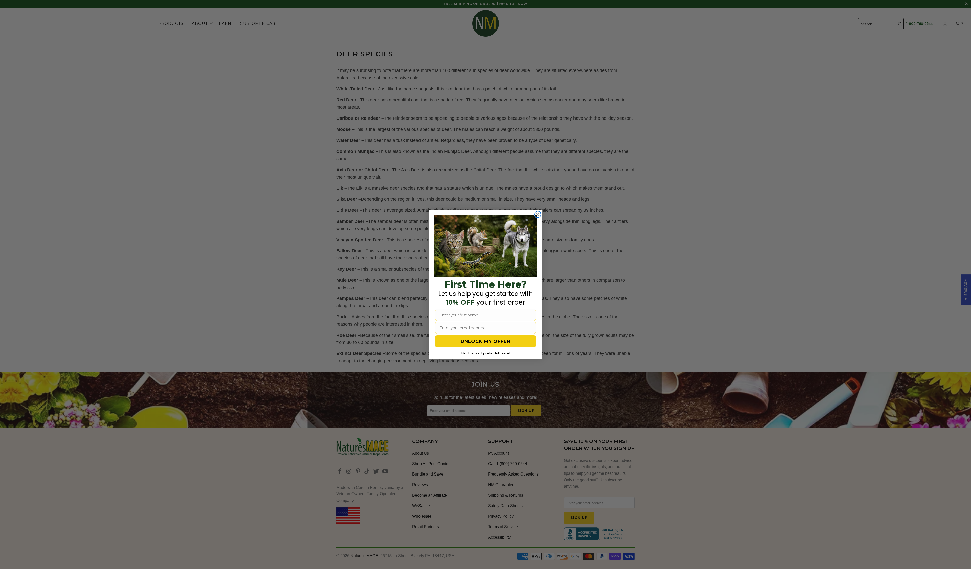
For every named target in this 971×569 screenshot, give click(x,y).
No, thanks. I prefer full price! (485, 353)
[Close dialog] (538, 214)
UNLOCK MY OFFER (486, 341)
